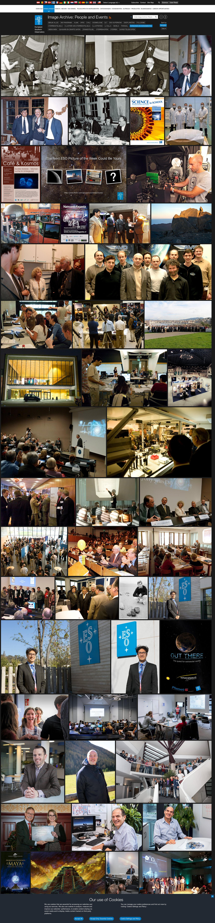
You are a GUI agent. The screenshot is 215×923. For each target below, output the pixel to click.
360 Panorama (66, 23)
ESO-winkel (72, 9)
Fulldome (141, 23)
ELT (106, 23)
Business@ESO (146, 9)
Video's (57, 9)
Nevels (116, 26)
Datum (164, 28)
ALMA (76, 23)
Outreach (126, 9)
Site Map (150, 2)
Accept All (78, 919)
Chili (88, 23)
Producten (135, 9)
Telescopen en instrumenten (88, 9)
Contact (143, 2)
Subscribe (135, 2)
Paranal (124, 26)
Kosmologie (97, 23)
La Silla (108, 26)
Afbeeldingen (49, 9)
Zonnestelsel (88, 29)
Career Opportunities (161, 9)
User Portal (174, 2)
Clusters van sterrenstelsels (77, 26)
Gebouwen (52, 29)
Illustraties (97, 26)
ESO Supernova (115, 23)
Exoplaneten (129, 23)
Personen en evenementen (141, 26)
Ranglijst (163, 25)
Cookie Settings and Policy (130, 919)
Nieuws (64, 9)
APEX (82, 23)
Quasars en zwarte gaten (69, 29)
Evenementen (117, 9)
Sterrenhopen (102, 29)
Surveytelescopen (127, 29)
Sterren (113, 29)
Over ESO (39, 9)
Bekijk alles (53, 23)
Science (165, 2)
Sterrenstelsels (55, 26)
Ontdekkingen (105, 9)
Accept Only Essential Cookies (101, 919)
